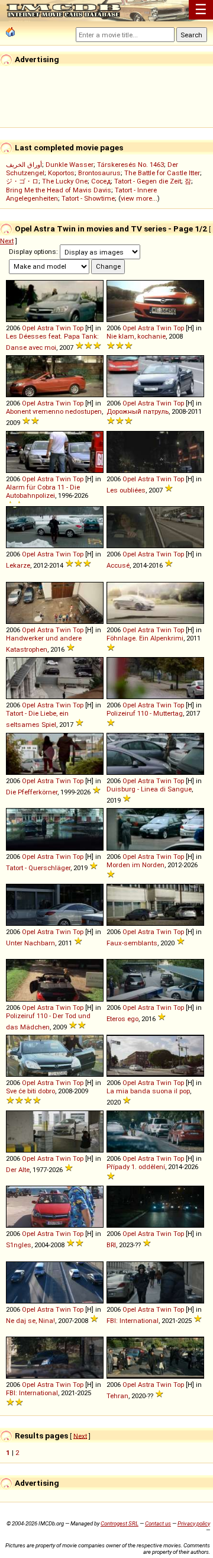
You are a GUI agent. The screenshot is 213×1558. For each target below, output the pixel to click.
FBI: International (132, 1320)
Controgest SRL (119, 1523)
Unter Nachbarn (30, 943)
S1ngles (18, 1245)
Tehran (117, 1396)
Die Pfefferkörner (31, 792)
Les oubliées (126, 490)
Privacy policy (194, 1523)
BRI (111, 1245)
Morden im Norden (135, 865)
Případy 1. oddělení (135, 1167)
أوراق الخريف (24, 164)
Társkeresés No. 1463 (130, 164)
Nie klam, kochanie (136, 336)
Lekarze (18, 565)
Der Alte (18, 1170)
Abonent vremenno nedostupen (54, 411)
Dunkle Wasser (69, 164)
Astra (45, 328)
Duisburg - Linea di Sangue (149, 789)
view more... (139, 198)
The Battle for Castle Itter (162, 173)
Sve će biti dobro (30, 1091)
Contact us (158, 1523)
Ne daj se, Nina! (30, 1320)
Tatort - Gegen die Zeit (147, 181)
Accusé (118, 565)
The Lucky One (65, 181)
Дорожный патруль (137, 411)
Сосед (101, 181)
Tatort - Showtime (88, 198)
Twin (63, 328)
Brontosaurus (99, 173)
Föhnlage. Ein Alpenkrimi (144, 638)
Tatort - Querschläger (38, 868)
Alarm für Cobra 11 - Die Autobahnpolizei (43, 491)
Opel (29, 328)
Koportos (61, 173)
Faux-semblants (131, 943)
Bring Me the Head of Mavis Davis (58, 190)
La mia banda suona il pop (148, 1091)
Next (7, 241)
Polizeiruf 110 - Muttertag (144, 713)
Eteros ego (122, 1019)
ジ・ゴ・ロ (22, 181)
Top (78, 328)
